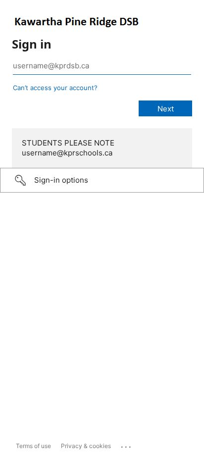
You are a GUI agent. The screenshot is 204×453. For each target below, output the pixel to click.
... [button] (127, 445)
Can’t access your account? (55, 88)
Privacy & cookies (86, 446)
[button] (102, 180)
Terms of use (33, 446)
